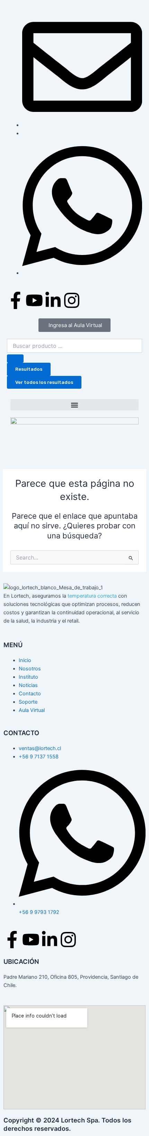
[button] (74, 405)
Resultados (28, 369)
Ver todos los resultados (44, 382)
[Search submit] (15, 358)
